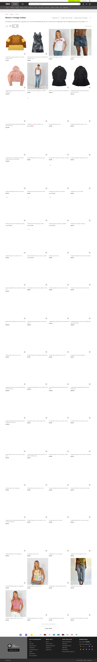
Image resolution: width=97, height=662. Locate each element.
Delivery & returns (32, 645)
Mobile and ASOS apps (66, 641)
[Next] (90, 18)
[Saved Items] (86, 4)
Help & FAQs (84, 1)
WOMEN (15, 4)
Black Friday (64, 647)
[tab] (8, 7)
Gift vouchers (64, 643)
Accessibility (89, 660)
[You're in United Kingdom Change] (89, 1)
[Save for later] (24, 53)
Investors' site (48, 647)
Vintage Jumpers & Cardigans (81, 18)
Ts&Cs (85, 660)
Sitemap (30, 651)
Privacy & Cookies (80, 660)
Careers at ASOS (49, 643)
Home (7, 14)
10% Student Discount (33, 649)
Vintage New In (55, 18)
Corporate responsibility (50, 645)
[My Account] (83, 4)
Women (11, 14)
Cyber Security (48, 649)
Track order (31, 643)
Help (30, 641)
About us (47, 641)
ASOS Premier (32, 647)
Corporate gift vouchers (66, 645)
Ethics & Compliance (33, 655)
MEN (22, 4)
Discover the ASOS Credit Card (68, 651)
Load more (48, 628)
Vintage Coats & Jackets (66, 18)
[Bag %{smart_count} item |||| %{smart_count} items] (89, 4)
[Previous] (50, 18)
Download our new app (74, 1)
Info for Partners (65, 649)
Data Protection (32, 653)
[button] (80, 646)
